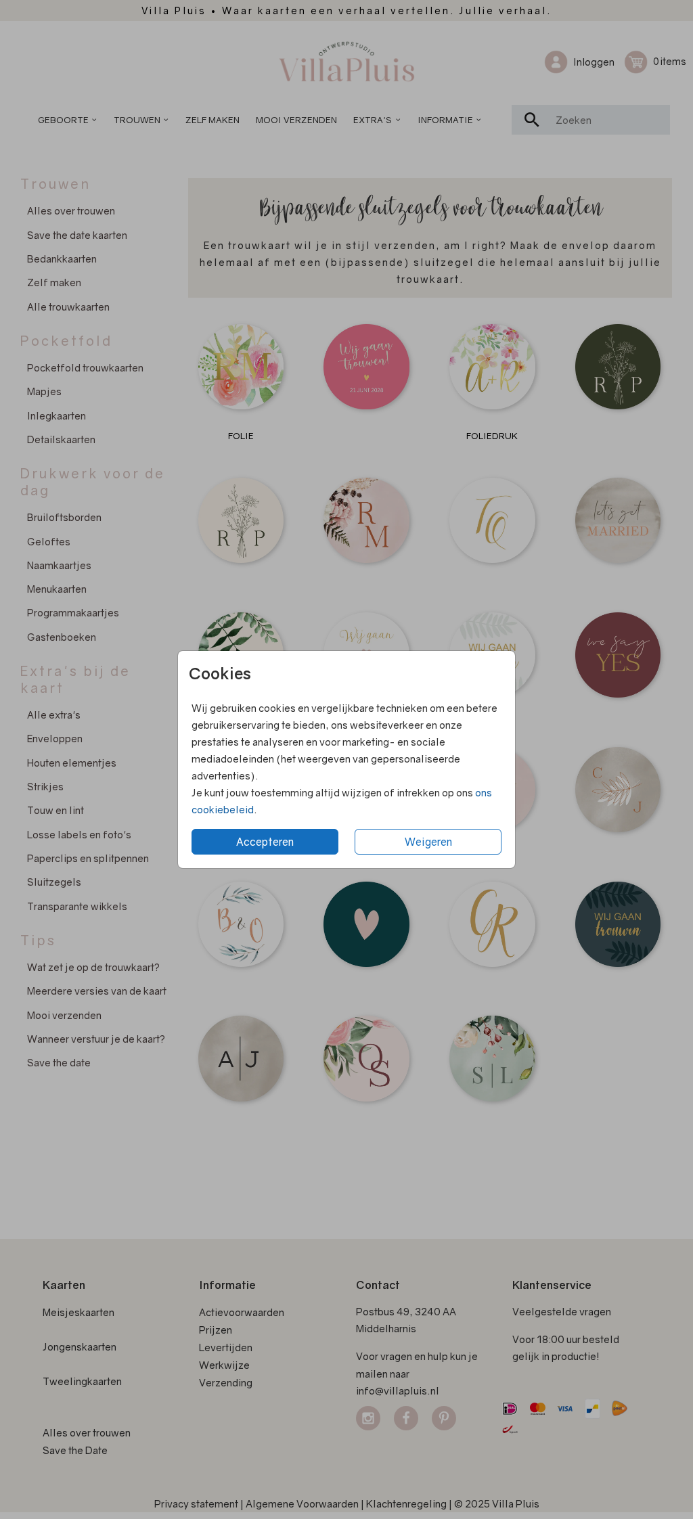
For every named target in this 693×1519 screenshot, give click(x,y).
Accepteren (265, 841)
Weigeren (428, 841)
